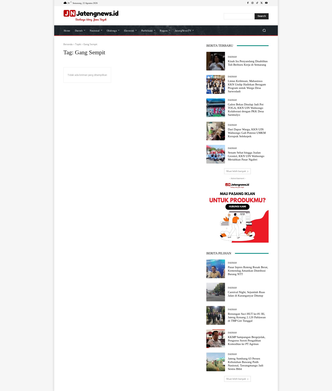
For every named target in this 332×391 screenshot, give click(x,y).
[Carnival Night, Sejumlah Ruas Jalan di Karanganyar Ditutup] (215, 292)
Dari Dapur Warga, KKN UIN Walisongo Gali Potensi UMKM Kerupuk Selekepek (247, 133)
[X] (261, 3)
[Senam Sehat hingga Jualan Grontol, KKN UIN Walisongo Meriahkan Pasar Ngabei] (215, 154)
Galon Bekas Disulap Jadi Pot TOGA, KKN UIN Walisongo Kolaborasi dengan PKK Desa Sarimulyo (246, 109)
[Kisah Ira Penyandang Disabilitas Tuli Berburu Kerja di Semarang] (215, 61)
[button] (264, 30)
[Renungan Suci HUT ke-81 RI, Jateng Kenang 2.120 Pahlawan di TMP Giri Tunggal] (215, 315)
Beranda (68, 44)
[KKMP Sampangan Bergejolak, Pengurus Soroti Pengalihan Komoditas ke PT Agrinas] (215, 338)
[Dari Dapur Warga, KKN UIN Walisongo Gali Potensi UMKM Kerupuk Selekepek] (215, 131)
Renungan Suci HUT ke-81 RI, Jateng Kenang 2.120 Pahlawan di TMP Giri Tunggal (247, 317)
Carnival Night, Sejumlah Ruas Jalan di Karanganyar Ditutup (246, 294)
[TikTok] (257, 3)
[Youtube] (266, 3)
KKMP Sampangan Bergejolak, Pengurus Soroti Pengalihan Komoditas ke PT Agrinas (246, 341)
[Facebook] (248, 3)
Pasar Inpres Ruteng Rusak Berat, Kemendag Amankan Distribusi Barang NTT (248, 271)
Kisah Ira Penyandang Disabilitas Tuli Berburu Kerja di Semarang (248, 63)
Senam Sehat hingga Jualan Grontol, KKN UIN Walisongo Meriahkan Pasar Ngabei (246, 156)
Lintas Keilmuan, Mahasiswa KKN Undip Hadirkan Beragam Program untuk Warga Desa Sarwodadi (247, 86)
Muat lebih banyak (236, 171)
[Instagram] (252, 3)
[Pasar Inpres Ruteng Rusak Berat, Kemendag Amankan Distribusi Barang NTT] (215, 269)
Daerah (232, 57)
